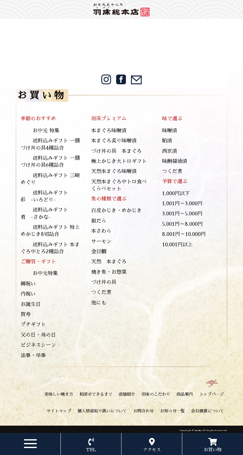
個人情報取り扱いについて (102, 411)
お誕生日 (31, 304)
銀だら (98, 221)
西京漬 (169, 151)
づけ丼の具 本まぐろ (116, 151)
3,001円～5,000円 (182, 213)
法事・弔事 (33, 355)
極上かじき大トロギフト (119, 161)
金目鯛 (98, 251)
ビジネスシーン (38, 345)
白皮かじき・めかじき (116, 210)
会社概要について (207, 411)
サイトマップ (59, 411)
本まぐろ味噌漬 (109, 130)
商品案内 (185, 394)
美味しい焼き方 (58, 394)
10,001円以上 (177, 244)
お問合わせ (143, 411)
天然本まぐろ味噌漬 (114, 171)
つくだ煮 (101, 292)
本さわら (101, 231)
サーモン (101, 241)
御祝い (28, 283)
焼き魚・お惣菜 (109, 272)
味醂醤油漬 (174, 161)
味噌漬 (169, 130)
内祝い (28, 293)
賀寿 (26, 314)
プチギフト (33, 324)
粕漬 (167, 140)
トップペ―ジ (211, 394)
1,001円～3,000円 (182, 203)
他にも (98, 302)
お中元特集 (45, 273)
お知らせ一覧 (172, 411)
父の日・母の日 (38, 335)
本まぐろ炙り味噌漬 (114, 140)
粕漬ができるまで (95, 394)
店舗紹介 (127, 394)
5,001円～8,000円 (182, 224)
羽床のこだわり (155, 394)
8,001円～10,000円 (184, 234)
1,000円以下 (176, 193)
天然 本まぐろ (109, 261)
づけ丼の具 (103, 282)
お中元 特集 (46, 130)
